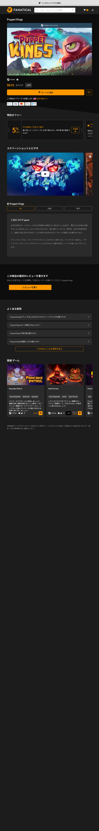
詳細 (49, 208)
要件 (78, 208)
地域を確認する (41, 99)
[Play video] (45, 174)
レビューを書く (30, 287)
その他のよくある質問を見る (49, 349)
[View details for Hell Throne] (65, 374)
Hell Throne (53, 388)
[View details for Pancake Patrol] (25, 374)
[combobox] (57, 10)
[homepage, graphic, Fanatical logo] (19, 9)
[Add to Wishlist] (89, 92)
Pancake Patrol (15, 388)
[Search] (72, 10)
